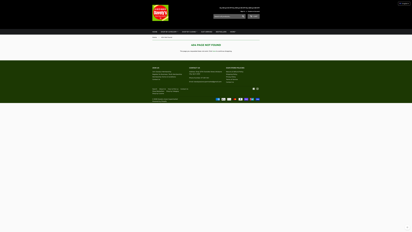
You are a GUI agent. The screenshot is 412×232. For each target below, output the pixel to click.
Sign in (243, 11)
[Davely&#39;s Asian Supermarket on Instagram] (257, 89)
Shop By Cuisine (189, 32)
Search (154, 89)
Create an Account (254, 11)
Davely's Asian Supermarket (168, 99)
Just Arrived (206, 32)
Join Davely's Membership (161, 71)
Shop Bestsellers (158, 91)
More (232, 32)
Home (154, 32)
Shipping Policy (231, 74)
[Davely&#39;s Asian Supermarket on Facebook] (254, 89)
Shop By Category (169, 32)
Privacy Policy (231, 77)
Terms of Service (232, 79)
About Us (162, 89)
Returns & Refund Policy (234, 71)
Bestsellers (221, 32)
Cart (255, 16)
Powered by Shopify (159, 101)
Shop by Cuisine (158, 93)
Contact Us (156, 79)
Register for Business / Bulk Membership (167, 74)
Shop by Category (172, 91)
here (214, 51)
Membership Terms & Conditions (164, 77)
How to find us (173, 89)
